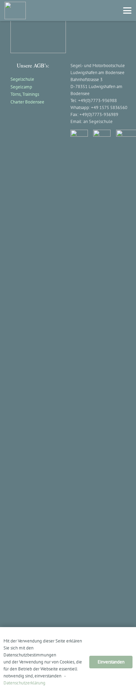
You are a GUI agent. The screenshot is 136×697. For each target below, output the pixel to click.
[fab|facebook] (79, 392)
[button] (127, 10)
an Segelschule (98, 121)
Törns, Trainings (24, 94)
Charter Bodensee (27, 102)
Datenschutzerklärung (24, 683)
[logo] (15, 10)
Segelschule (22, 79)
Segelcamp (21, 87)
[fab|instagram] (102, 392)
